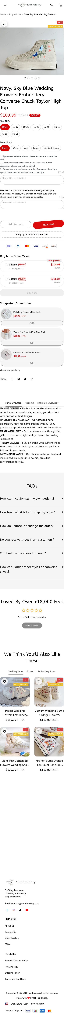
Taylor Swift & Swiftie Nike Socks (29, 332)
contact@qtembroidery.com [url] (25, 903)
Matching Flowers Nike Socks (27, 312)
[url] (40, 998)
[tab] (25, 78)
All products (15, 14)
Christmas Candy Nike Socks (26, 352)
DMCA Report (37, 1004)
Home (3, 14)
